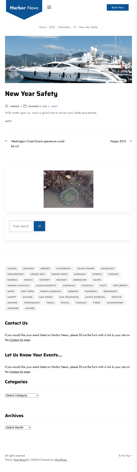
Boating (28, 268)
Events (97, 274)
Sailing (28, 297)
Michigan (69, 285)
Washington (115, 302)
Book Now (118, 7)
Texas (50, 302)
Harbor (24, 8)
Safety (54, 106)
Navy (103, 285)
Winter (29, 308)
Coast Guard (86, 268)
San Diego (46, 297)
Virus (96, 302)
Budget (45, 268)
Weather (13, 308)
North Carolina (50, 291)
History (45, 279)
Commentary (16, 274)
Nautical (87, 285)
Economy (80, 274)
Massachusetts (46, 285)
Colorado (107, 268)
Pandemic (91, 291)
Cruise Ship (38, 274)
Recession (110, 291)
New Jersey (120, 285)
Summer (12, 302)
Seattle (116, 297)
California (64, 268)
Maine (97, 279)
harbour (14, 106)
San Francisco (69, 297)
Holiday (61, 279)
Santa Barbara (95, 297)
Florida (13, 279)
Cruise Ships (59, 274)
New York (27, 291)
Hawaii (28, 279)
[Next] (86, 189)
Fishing (113, 274)
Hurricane (80, 279)
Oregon (73, 291)
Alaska (12, 268)
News (11, 291)
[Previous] (50, 189)
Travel (65, 302)
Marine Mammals (19, 285)
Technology (32, 302)
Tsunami (81, 302)
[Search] (39, 226)
